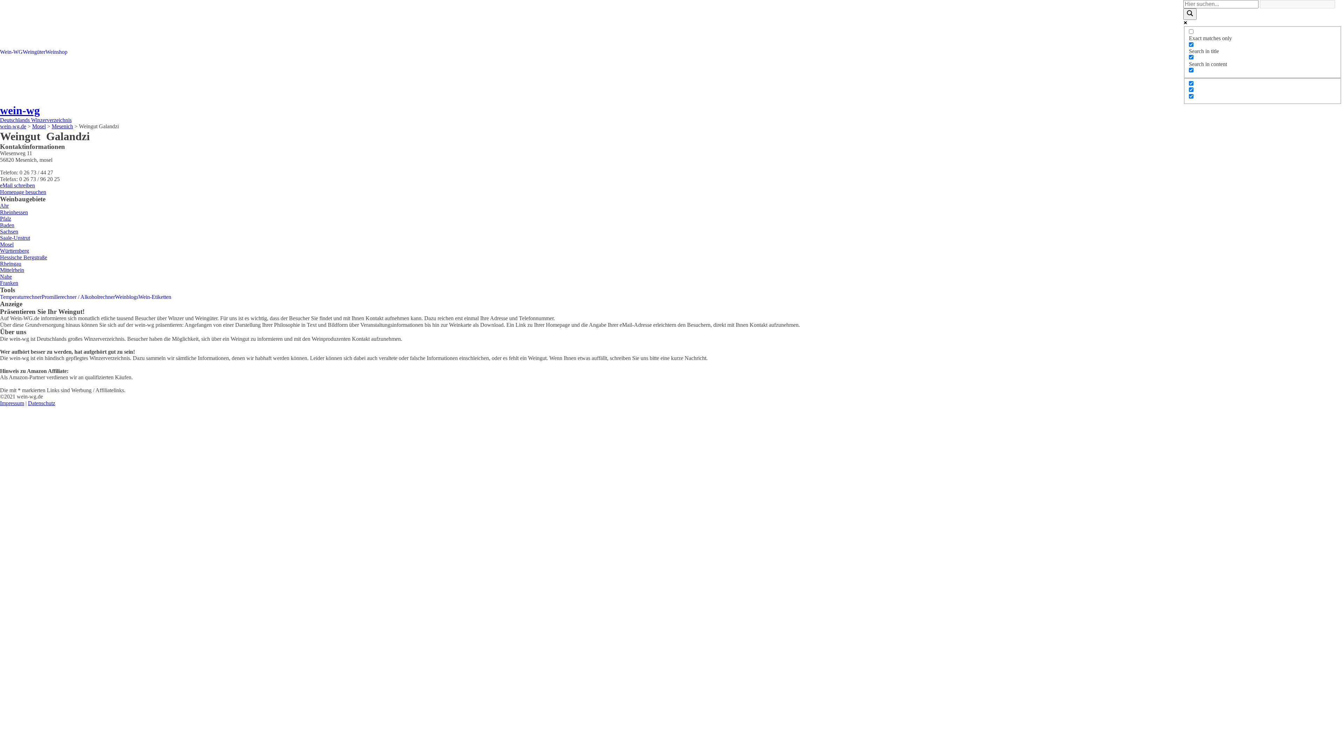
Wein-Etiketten (154, 297)
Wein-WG (11, 52)
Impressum (12, 403)
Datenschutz (41, 403)
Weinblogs (126, 297)
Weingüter (34, 52)
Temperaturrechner (21, 297)
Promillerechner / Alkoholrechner (78, 297)
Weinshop (56, 52)
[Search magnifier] (1190, 14)
